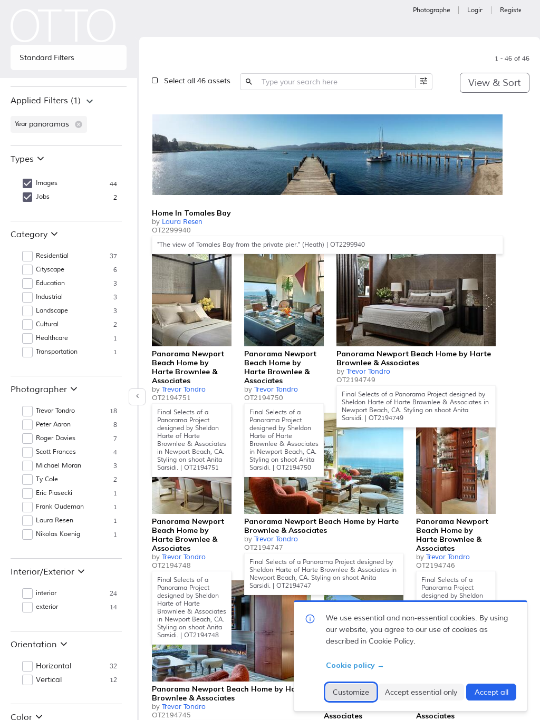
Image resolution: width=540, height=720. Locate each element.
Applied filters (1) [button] (46, 100)
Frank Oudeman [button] (60, 507)
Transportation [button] (57, 352)
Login (475, 10)
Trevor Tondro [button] (55, 411)
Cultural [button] (47, 324)
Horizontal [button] (53, 666)
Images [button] (46, 183)
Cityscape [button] (50, 270)
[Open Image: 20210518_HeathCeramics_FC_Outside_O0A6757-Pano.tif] (327, 155)
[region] (69, 115)
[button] (78, 124)
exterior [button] (47, 607)
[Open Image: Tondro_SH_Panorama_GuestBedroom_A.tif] (192, 295)
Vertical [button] (49, 680)
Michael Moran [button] (58, 466)
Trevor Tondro (184, 389)
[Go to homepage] (63, 25)
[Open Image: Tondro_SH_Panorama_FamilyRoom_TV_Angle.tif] (231, 631)
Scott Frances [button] (56, 452)
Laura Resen (182, 222)
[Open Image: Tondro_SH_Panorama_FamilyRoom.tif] (323, 463)
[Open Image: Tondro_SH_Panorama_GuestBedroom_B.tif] (416, 295)
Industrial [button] (49, 297)
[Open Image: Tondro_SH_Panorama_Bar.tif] (456, 463)
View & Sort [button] (494, 83)
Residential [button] (52, 256)
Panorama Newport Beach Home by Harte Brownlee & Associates (188, 367)
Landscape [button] (52, 311)
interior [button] (46, 593)
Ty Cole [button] (47, 479)
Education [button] (50, 283)
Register (510, 10)
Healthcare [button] (52, 338)
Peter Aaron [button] (53, 425)
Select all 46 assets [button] (197, 80)
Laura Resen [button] (54, 520)
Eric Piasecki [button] (54, 493)
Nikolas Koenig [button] (58, 534)
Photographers (431, 10)
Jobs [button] (43, 197)
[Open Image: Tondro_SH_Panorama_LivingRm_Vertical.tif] (284, 295)
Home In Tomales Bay (191, 213)
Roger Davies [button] (55, 438)
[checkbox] (492, 113)
